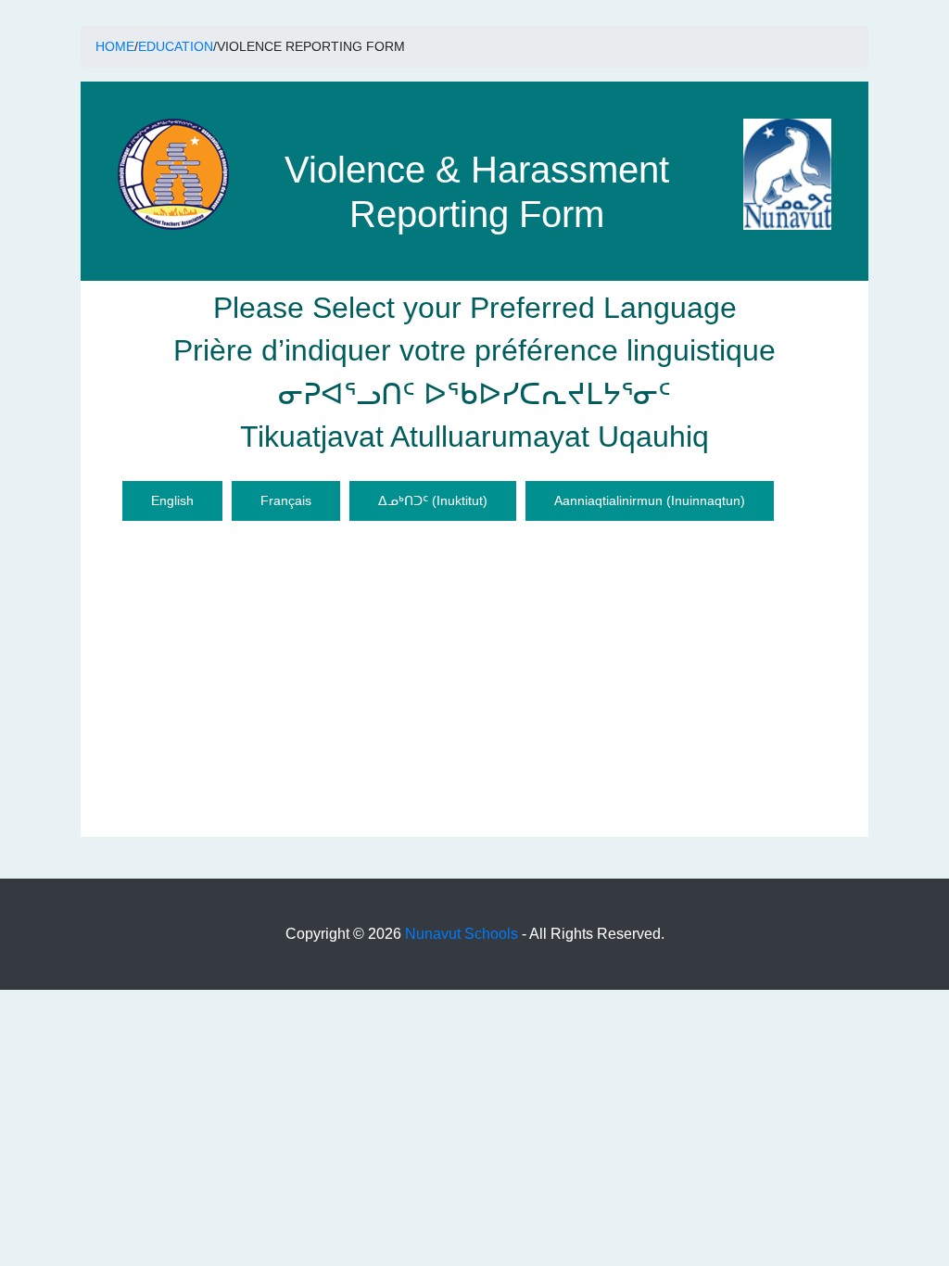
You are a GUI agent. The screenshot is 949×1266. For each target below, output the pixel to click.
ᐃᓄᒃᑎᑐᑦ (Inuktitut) (432, 500)
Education (175, 46)
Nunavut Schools (461, 934)
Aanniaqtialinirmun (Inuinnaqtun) (649, 500)
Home (114, 46)
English (172, 500)
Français (285, 500)
